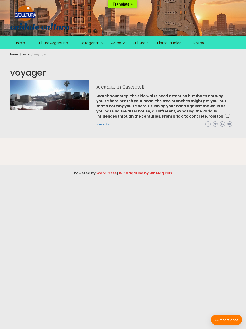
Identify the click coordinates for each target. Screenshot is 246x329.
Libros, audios (169, 43)
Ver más (103, 124)
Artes (116, 43)
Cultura (139, 43)
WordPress (106, 173)
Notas (198, 43)
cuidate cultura (40, 26)
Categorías (90, 43)
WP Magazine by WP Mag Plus (145, 173)
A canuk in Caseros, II (120, 87)
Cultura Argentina (52, 43)
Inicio (20, 43)
